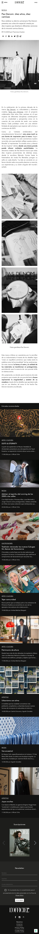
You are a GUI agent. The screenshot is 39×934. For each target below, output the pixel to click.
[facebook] (6, 36)
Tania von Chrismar (15, 112)
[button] (35, 843)
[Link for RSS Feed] (23, 917)
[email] (3, 36)
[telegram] (20, 36)
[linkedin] (11, 36)
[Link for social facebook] (15, 917)
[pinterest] (8, 36)
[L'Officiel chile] (19, 2)
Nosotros (19, 922)
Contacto (19, 925)
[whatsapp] (17, 36)
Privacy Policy (19, 895)
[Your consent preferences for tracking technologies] (36, 931)
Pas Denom (11, 109)
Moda (4, 10)
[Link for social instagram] (19, 917)
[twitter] (14, 36)
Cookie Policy (19, 931)
